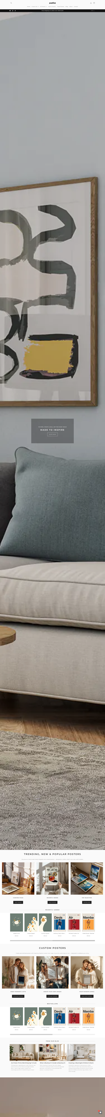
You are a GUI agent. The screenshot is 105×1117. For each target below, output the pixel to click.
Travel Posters (60, 6)
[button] (11, 3)
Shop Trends (18, 902)
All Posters (43, 6)
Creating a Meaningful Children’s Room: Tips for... (81, 1063)
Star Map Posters (18, 996)
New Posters (52, 902)
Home (28, 6)
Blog (67, 6)
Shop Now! (52, 434)
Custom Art (35, 6)
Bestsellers (87, 902)
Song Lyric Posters (87, 996)
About (70, 6)
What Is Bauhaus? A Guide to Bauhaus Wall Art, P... (52, 1063)
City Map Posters (52, 996)
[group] (16, 926)
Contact (76, 6)
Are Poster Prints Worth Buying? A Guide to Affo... (23, 1063)
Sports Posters (52, 6)
